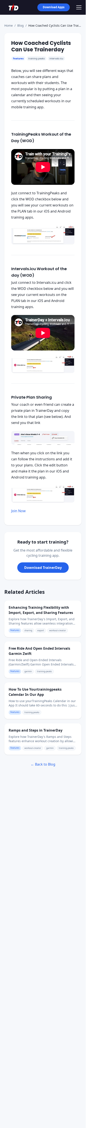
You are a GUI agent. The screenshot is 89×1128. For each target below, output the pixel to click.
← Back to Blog (43, 764)
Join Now (18, 510)
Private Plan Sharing (31, 397)
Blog (20, 25)
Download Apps (53, 7)
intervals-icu (56, 58)
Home (8, 25)
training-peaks (36, 58)
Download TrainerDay (43, 567)
